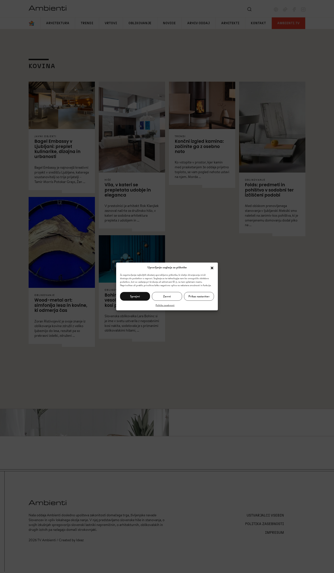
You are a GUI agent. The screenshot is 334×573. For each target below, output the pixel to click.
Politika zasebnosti (165, 305)
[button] (212, 267)
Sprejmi (135, 296)
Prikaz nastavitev (199, 296)
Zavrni (167, 296)
